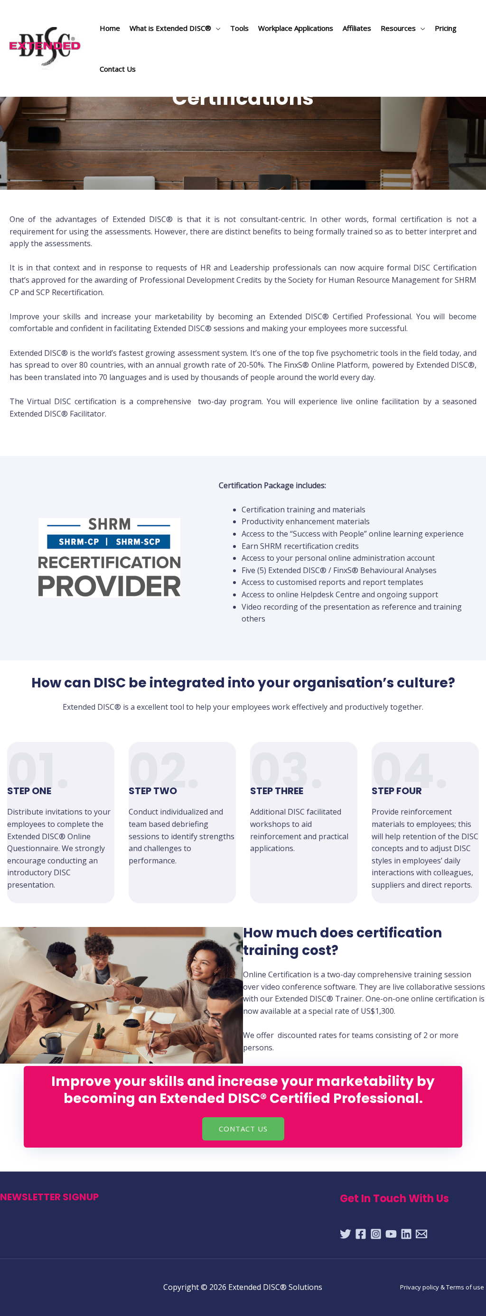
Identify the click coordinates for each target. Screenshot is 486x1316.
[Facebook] (360, 1234)
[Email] (421, 1234)
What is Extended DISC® (170, 28)
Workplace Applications (295, 28)
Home (110, 28)
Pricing (446, 28)
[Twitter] (345, 1234)
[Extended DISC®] (47, 47)
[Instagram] (376, 1234)
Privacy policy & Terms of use (442, 1287)
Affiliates (357, 28)
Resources (398, 28)
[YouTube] (391, 1234)
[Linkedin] (406, 1234)
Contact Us (118, 69)
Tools (239, 28)
